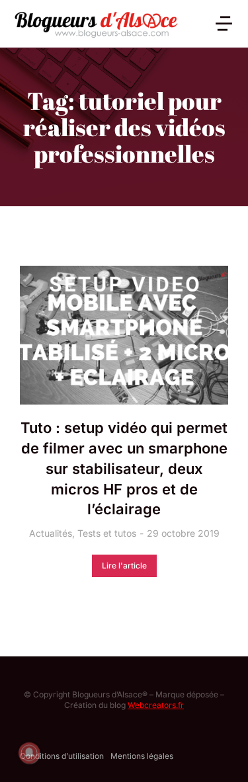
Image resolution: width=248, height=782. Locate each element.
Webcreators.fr (156, 705)
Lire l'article (124, 565)
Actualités (50, 533)
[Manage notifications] (29, 752)
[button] (224, 23)
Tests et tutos (106, 533)
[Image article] (124, 335)
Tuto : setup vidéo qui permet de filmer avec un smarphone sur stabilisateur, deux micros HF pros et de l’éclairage (124, 468)
